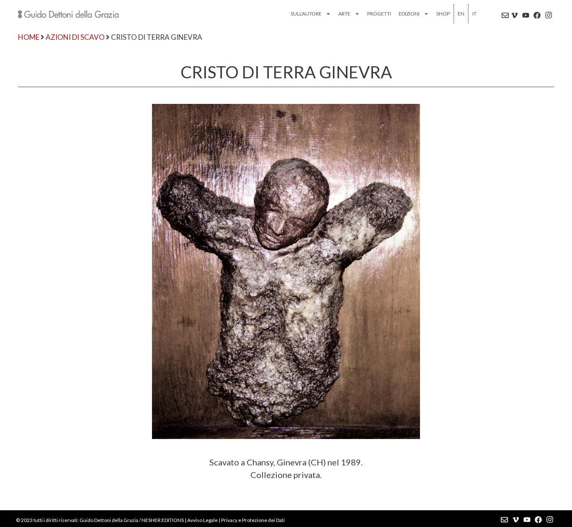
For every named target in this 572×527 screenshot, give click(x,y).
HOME (28, 37)
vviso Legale (204, 520)
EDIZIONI (409, 13)
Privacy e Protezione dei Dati (253, 520)
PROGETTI (379, 13)
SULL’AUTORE (306, 13)
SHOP (443, 13)
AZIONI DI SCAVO (75, 37)
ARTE (344, 13)
